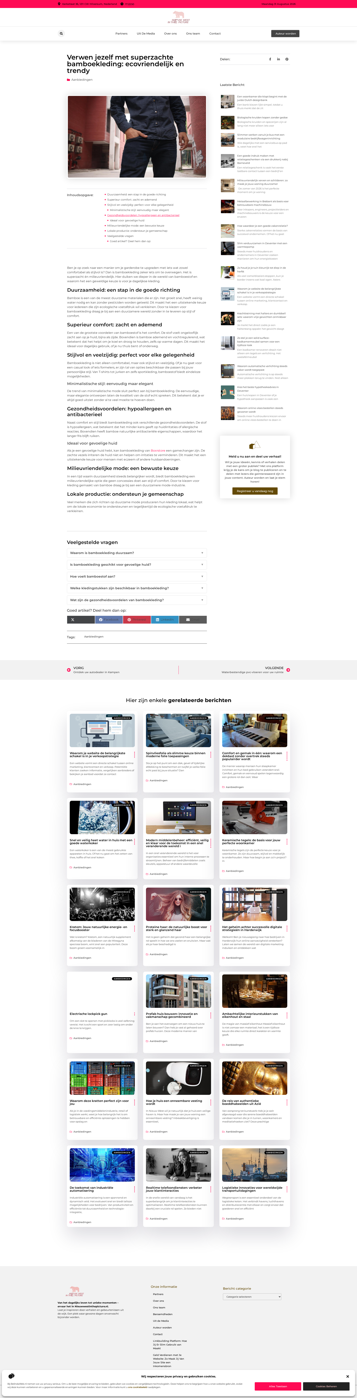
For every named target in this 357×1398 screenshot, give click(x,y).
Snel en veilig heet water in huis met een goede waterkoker (101, 841)
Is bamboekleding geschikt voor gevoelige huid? (137, 564)
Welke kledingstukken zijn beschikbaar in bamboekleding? (137, 588)
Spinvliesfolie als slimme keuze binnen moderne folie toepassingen (175, 754)
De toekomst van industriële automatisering (91, 1189)
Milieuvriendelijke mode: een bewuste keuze (135, 225)
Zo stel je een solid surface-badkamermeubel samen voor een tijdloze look (258, 341)
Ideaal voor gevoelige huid (127, 220)
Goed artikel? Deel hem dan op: (130, 241)
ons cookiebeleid (137, 1387)
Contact (215, 33)
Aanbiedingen (82, 79)
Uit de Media (161, 1320)
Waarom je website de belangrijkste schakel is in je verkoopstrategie (97, 754)
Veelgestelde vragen (120, 236)
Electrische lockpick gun (88, 1014)
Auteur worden (162, 1327)
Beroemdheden (163, 1314)
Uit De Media (146, 33)
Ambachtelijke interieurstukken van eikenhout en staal (250, 1015)
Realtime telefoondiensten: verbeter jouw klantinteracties (174, 1189)
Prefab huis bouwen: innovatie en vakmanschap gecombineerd (172, 1015)
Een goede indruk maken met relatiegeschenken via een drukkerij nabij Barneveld (262, 159)
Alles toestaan (278, 1386)
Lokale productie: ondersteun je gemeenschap (137, 230)
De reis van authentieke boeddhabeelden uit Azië (241, 1102)
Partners (121, 33)
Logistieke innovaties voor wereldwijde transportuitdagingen (252, 1189)
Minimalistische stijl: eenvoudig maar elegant (139, 210)
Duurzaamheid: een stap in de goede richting (136, 194)
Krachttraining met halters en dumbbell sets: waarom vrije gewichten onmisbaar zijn (261, 317)
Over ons (170, 33)
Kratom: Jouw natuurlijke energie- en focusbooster (98, 928)
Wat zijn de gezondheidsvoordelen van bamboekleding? (137, 600)
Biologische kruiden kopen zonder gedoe (262, 117)
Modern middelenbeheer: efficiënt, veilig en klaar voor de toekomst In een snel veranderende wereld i (177, 843)
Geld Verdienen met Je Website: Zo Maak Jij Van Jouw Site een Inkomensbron (168, 1360)
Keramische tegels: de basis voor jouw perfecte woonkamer (251, 841)
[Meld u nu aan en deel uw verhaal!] (254, 444)
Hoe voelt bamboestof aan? (137, 576)
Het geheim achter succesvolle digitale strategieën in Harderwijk (252, 928)
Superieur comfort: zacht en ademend (132, 199)
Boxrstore (158, 450)
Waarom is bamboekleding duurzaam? (137, 553)
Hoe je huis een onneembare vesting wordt (174, 1102)
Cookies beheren (326, 1386)
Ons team (193, 33)
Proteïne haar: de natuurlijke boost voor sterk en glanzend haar (176, 928)
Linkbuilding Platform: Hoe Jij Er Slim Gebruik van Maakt (170, 1344)
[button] (348, 1376)
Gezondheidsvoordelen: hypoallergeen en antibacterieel (143, 215)
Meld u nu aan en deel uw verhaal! (255, 456)
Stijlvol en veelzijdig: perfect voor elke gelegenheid (140, 204)
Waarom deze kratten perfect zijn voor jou (99, 1102)
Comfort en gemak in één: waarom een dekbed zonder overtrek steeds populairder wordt (252, 756)
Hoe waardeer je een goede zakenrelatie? (262, 225)
